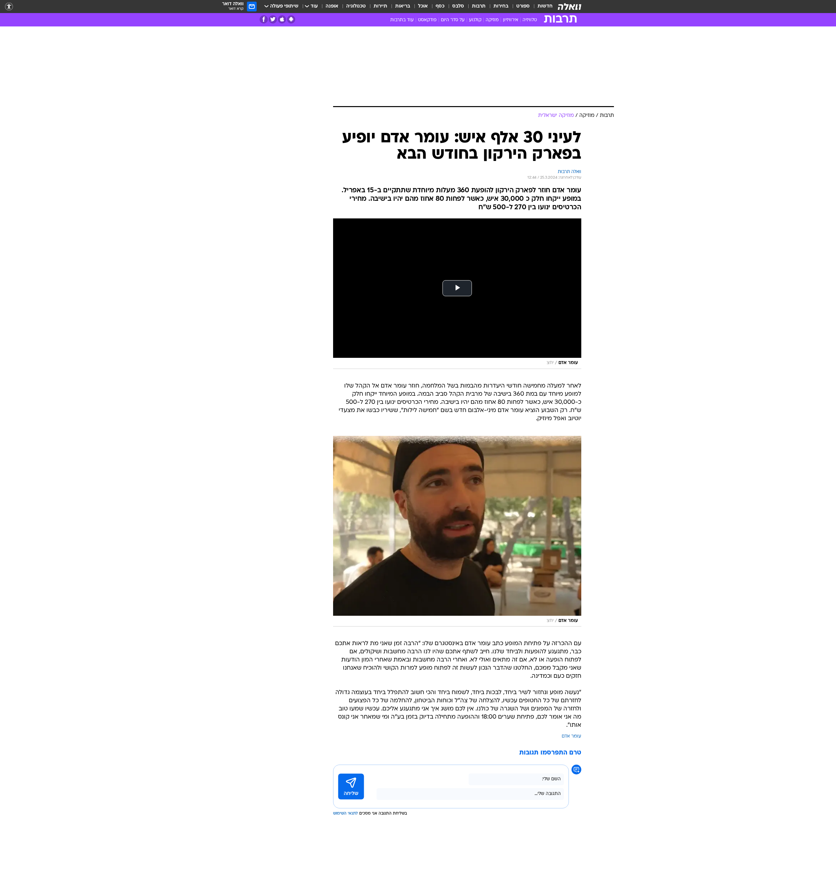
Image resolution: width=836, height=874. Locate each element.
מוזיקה (492, 20)
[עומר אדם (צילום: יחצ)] (457, 531)
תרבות (479, 6)
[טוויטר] (273, 19)
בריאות (402, 6)
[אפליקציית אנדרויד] (291, 19)
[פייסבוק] (264, 19)
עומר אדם (571, 736)
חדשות (545, 6)
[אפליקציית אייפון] (282, 19)
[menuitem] (541, 6)
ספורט (523, 6)
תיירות (380, 6)
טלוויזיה (529, 20)
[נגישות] (9, 7)
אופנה (332, 6)
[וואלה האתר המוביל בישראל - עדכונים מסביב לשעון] (569, 6)
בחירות (500, 6)
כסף (440, 6)
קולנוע (475, 20)
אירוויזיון (510, 20)
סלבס (458, 6)
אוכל (423, 6)
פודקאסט (427, 20)
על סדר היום (453, 20)
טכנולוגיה (356, 6)
